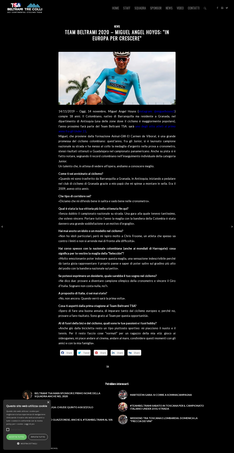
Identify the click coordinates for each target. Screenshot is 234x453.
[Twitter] (227, 7)
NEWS (117, 26)
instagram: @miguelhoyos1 (157, 111)
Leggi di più (29, 424)
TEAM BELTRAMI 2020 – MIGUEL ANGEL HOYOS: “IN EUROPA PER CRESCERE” (117, 35)
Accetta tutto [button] (16, 437)
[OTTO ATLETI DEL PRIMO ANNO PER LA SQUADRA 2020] (2, 226)
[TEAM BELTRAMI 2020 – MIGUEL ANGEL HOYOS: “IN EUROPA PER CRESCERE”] (117, 78)
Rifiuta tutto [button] (38, 437)
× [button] (48, 402)
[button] (27, 444)
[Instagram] (222, 7)
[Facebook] (217, 7)
